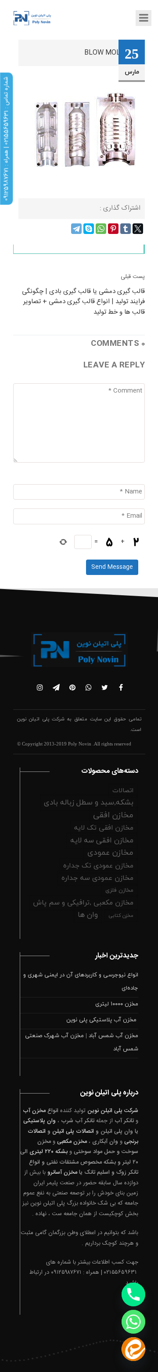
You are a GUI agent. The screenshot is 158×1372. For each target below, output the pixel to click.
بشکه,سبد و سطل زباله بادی (88, 802)
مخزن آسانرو (62, 1172)
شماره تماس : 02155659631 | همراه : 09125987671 (6, 139)
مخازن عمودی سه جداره (97, 878)
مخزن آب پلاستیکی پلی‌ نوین (102, 1020)
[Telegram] (76, 228)
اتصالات (122, 790)
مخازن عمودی (110, 852)
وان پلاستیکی (39, 1121)
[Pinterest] (113, 228)
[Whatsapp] (133, 1322)
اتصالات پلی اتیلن (73, 1131)
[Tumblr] (125, 228)
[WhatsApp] (101, 228)
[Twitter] (138, 228)
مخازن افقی (113, 815)
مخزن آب (34, 1111)
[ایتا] (133, 1349)
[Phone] (133, 1294)
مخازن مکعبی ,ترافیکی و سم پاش (83, 903)
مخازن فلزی (119, 890)
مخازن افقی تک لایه (103, 828)
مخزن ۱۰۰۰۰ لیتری (116, 1004)
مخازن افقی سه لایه (101, 840)
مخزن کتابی (120, 915)
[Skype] (88, 228)
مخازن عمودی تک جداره (98, 866)
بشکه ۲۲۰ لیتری (48, 1152)
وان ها (88, 915)
